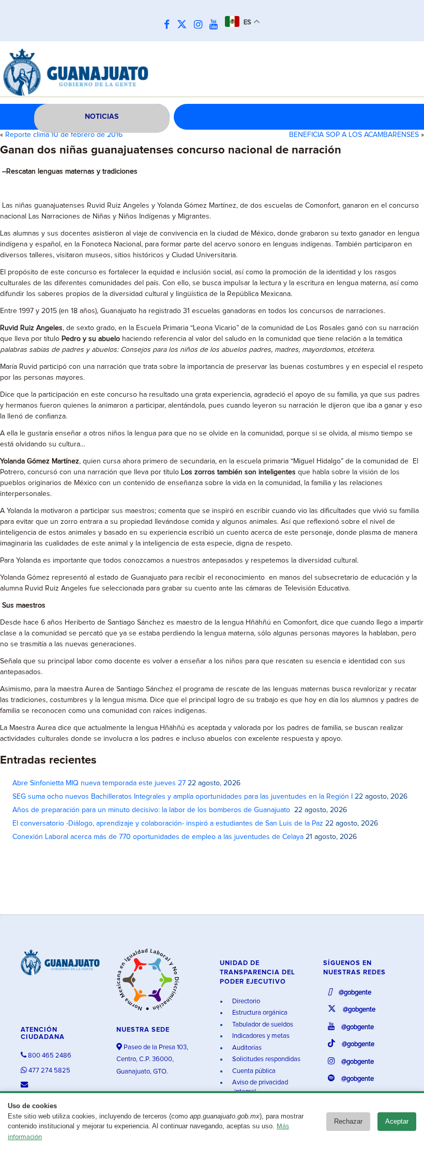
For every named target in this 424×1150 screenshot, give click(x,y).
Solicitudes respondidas (265, 1059)
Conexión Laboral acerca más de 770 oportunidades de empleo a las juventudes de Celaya (158, 837)
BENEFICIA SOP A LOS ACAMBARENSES (354, 134)
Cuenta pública (253, 1071)
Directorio (245, 1001)
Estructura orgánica (259, 1012)
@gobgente (354, 992)
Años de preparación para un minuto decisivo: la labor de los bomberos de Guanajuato (152, 810)
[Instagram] (200, 25)
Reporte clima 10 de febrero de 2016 (64, 134)
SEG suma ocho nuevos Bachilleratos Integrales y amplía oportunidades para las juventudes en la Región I (182, 796)
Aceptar (396, 1121)
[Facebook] (169, 25)
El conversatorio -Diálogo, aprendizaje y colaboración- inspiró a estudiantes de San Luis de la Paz (167, 823)
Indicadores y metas (260, 1036)
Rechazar (348, 1121)
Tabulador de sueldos (262, 1024)
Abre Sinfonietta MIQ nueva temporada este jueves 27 (99, 783)
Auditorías (246, 1048)
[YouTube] (216, 25)
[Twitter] (184, 25)
